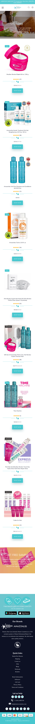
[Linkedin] (28, 709)
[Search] (28, 7)
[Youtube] (14, 709)
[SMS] (19, 697)
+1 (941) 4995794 (19, 700)
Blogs (17, 666)
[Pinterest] (21, 709)
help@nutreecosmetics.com (19, 704)
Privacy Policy (17, 684)
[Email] (22, 697)
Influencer (17, 679)
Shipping (17, 658)
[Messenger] (16, 697)
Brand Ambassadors (17, 677)
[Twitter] (7, 709)
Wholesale (17, 669)
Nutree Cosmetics (13, 720)
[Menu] (3, 8)
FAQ (17, 664)
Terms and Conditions (17, 687)
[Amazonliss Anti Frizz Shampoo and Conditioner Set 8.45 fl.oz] (17, 170)
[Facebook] (10, 709)
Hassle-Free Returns (17, 656)
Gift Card (17, 682)
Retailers (17, 671)
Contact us (17, 661)
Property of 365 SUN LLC (24, 720)
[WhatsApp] (12, 697)
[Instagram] (17, 709)
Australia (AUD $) (15, 719)
